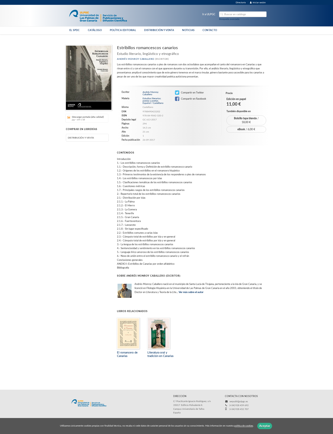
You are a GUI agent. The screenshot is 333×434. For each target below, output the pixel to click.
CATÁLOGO (95, 30)
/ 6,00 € (246, 129)
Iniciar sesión (259, 2)
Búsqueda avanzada (229, 19)
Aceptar (264, 425)
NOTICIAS (188, 30)
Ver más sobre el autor (191, 292)
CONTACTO (210, 30)
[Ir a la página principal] (98, 15)
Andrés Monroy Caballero (135, 59)
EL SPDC (74, 30)
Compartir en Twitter (192, 93)
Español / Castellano (153, 103)
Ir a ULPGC (208, 14)
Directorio (241, 2)
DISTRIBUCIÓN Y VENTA (159, 30)
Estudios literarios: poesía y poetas (152, 99)
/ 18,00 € (246, 120)
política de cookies (243, 426)
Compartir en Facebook (193, 99)
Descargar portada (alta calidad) (88, 118)
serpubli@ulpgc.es (239, 401)
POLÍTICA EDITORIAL (123, 30)
